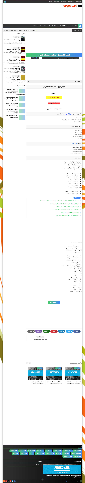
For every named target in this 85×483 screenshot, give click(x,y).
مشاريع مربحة (31, 450)
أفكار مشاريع (39, 450)
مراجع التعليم (13, 450)
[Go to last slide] (30, 363)
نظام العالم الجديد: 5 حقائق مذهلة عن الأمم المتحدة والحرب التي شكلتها (65, 204)
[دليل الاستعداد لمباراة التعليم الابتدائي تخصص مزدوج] (23, 49)
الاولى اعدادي (22, 450)
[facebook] (15, 481)
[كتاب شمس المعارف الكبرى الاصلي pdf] (23, 38)
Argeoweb (67, 481)
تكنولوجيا (15, 453)
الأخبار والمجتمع (60, 26)
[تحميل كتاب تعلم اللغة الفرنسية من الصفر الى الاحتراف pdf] (23, 68)
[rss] (4, 481)
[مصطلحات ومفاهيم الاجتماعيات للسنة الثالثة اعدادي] (23, 77)
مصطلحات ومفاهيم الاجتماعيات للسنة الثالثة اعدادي (13, 78)
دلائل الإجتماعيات (49, 453)
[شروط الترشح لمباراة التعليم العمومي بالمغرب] (22, 117)
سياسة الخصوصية (71, 1)
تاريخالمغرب (74, 143)
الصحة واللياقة (36, 26)
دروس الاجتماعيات (66, 450)
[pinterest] (6, 481)
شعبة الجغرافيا (57, 450)
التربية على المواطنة (76, 453)
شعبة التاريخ (60, 58)
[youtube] (10, 481)
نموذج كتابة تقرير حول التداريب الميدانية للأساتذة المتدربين (67, 215)
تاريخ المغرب (68, 114)
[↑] (42, 479)
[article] (40, 338)
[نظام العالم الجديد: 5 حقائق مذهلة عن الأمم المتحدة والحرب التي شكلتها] (22, 98)
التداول (31, 453)
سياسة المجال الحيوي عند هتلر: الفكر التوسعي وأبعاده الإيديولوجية (66, 210)
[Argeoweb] (72, 6)
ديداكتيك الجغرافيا (67, 456)
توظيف (44, 26)
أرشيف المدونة (56, 1)
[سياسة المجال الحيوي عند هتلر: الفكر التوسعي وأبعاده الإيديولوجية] (22, 111)
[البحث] (5, 2)
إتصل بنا (50, 1)
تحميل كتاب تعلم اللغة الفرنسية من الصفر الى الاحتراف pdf (12, 69)
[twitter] (12, 481)
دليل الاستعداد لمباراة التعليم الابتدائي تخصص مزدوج (13, 50)
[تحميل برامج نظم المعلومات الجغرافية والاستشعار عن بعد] (23, 58)
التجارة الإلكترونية (39, 453)
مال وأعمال (51, 26)
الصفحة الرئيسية (78, 1)
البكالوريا (58, 453)
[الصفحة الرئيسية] (80, 26)
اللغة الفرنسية (77, 456)
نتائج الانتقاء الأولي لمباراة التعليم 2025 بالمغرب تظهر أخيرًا (67, 207)
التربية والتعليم (72, 26)
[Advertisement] (27, 13)
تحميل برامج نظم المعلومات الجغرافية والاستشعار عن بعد (13, 59)
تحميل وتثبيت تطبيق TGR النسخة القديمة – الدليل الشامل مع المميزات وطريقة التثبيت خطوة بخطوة (26, 30)
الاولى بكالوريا (23, 453)
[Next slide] (27, 363)
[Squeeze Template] (81, 481)
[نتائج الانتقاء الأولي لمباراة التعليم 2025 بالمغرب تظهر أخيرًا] (22, 105)
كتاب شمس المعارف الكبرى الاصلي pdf (12, 39)
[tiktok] (8, 481)
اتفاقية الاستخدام (63, 1)
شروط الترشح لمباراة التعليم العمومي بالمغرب (70, 213)
